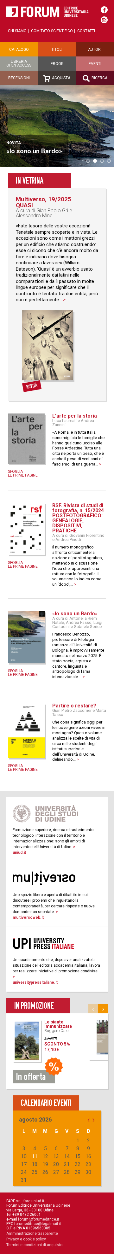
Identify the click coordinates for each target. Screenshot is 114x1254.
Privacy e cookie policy (26, 1239)
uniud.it (19, 852)
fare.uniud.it (33, 1201)
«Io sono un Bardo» (75, 614)
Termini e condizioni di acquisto (34, 1245)
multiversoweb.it (28, 917)
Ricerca (99, 78)
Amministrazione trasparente (32, 1233)
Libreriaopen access (18, 63)
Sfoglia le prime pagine (23, 473)
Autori (95, 49)
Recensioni (19, 78)
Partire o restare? (74, 706)
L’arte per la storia (74, 416)
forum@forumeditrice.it (38, 1219)
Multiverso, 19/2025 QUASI (43, 202)
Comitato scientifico (52, 31)
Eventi (95, 64)
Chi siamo (17, 31)
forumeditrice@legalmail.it (37, 1224)
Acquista (60, 78)
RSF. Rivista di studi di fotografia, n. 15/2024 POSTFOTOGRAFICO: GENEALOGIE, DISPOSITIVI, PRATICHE (78, 518)
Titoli (56, 49)
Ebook (57, 64)
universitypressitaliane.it (35, 982)
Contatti (86, 31)
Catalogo (19, 49)
